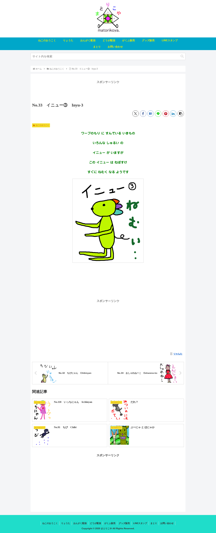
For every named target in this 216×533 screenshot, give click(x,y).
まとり (153, 523)
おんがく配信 (80, 523)
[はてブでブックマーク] (150, 113)
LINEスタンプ (140, 523)
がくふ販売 (109, 523)
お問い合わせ (167, 523)
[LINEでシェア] (158, 113)
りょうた (65, 523)
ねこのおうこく (42, 125)
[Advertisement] (108, 92)
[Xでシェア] (135, 113)
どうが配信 (95, 523)
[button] (182, 56)
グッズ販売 (124, 523)
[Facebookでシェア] (143, 113)
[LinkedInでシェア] (173, 113)
